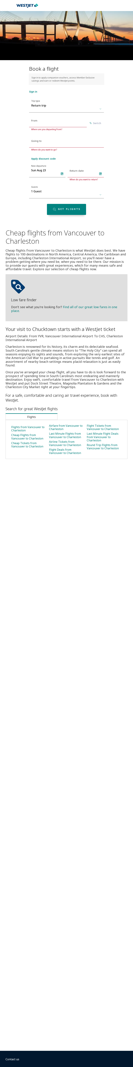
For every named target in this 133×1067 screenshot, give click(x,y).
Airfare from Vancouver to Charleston (66, 427)
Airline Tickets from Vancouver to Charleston (65, 443)
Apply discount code (43, 158)
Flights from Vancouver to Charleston (28, 428)
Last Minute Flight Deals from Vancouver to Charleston (102, 437)
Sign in (33, 91)
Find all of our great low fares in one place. (64, 309)
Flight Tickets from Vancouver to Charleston (103, 427)
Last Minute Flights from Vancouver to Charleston (65, 435)
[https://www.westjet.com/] (27, 7)
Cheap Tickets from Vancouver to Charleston (27, 444)
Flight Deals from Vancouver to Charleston (65, 451)
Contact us (12, 1059)
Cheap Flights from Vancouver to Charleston (27, 436)
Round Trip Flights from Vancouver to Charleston (103, 446)
